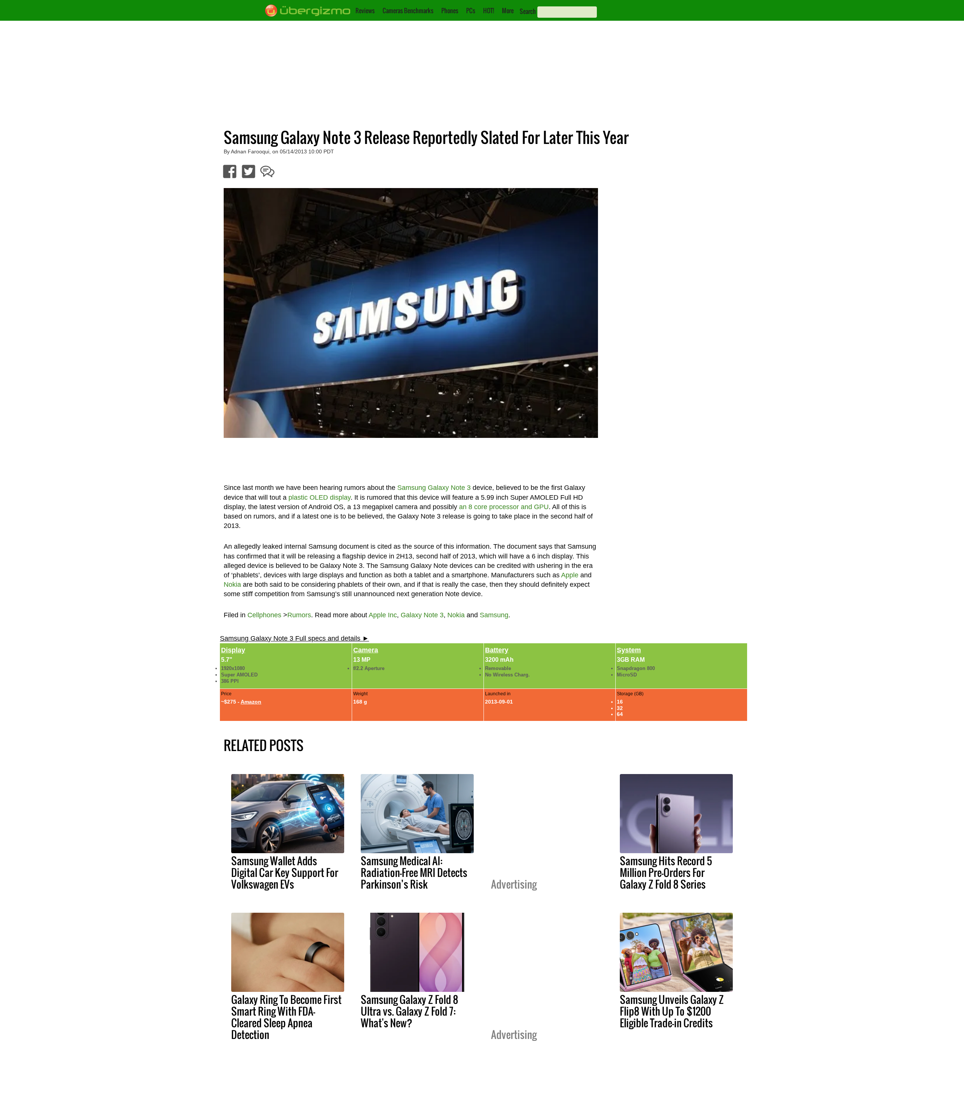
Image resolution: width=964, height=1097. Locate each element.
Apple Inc (383, 615)
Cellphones (264, 615)
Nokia (232, 584)
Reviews (365, 10)
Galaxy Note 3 (422, 615)
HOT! (488, 10)
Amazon (251, 702)
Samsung (494, 615)
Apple (569, 575)
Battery (496, 650)
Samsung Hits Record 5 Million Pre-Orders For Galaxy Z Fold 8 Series (666, 872)
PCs (470, 10)
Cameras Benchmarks (408, 10)
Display (233, 650)
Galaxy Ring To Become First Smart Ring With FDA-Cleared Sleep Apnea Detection (286, 1017)
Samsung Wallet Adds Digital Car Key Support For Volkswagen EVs (284, 872)
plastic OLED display (319, 497)
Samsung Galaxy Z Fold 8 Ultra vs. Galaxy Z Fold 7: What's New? (409, 1011)
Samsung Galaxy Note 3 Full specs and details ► (294, 638)
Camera (365, 650)
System (629, 650)
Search (528, 11)
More (508, 10)
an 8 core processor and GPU (504, 507)
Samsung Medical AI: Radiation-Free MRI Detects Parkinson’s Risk (414, 872)
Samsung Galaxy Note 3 (434, 487)
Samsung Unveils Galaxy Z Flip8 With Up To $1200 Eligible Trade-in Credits (672, 1011)
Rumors (299, 615)
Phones (449, 10)
